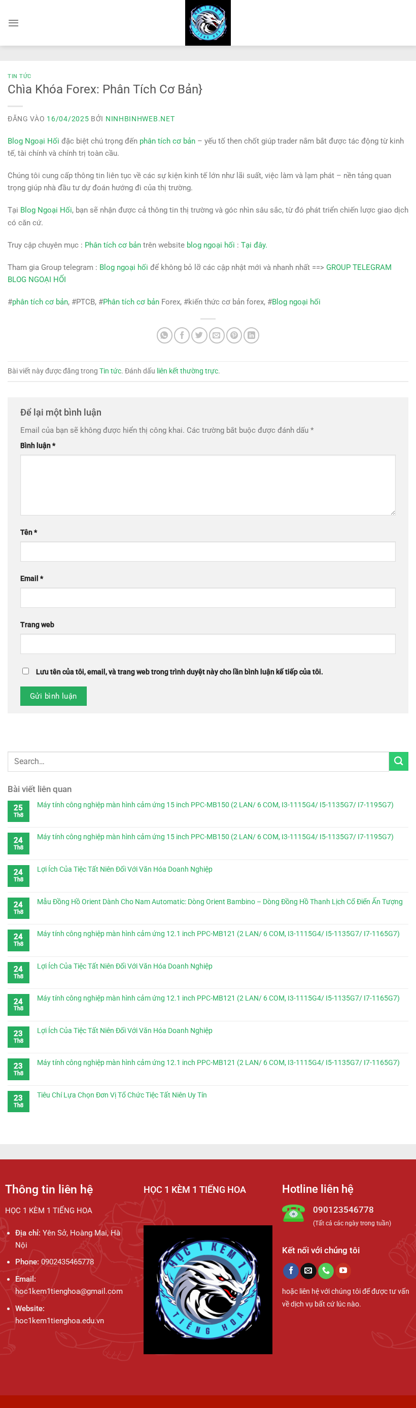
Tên (28, 532)
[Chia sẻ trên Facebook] (182, 335)
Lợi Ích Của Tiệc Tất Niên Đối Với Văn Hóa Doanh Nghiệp (125, 869)
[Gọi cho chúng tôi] (326, 1271)
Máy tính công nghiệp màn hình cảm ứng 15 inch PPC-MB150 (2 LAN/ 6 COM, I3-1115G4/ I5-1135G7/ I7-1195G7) (215, 805)
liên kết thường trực (187, 371)
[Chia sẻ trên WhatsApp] (164, 335)
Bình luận (37, 445)
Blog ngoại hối (123, 267)
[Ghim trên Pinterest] (234, 335)
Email (31, 578)
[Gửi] (398, 761)
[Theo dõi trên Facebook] (291, 1271)
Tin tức (19, 76)
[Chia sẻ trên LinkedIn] (251, 335)
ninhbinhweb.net (140, 119)
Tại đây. (254, 245)
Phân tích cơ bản (113, 245)
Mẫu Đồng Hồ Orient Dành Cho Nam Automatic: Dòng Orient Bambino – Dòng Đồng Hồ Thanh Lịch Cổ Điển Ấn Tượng (220, 902)
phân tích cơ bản (167, 141)
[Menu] (13, 23)
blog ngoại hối (211, 245)
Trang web (37, 625)
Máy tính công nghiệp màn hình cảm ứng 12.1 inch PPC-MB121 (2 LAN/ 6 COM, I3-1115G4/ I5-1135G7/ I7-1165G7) (218, 934)
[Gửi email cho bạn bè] (217, 335)
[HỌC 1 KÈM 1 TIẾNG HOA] (208, 23)
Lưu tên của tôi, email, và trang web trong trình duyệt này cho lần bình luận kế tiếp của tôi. (179, 672)
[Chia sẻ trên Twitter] (199, 335)
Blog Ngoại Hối (33, 141)
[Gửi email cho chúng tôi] (308, 1271)
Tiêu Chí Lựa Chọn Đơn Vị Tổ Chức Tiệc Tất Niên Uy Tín (122, 1095)
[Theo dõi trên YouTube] (343, 1271)
